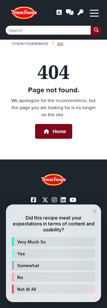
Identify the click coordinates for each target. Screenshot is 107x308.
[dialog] (53, 253)
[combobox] (53, 30)
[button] (53, 241)
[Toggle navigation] (94, 13)
